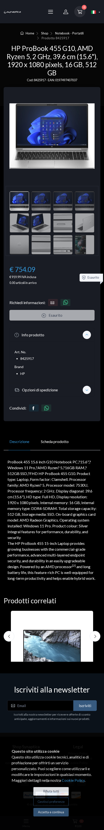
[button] (52, 334)
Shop (44, 33)
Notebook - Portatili (69, 33)
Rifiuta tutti (51, 791)
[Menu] (50, 11)
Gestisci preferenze (51, 802)
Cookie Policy (73, 780)
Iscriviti (85, 705)
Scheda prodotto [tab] (55, 441)
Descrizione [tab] (19, 441)
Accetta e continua (51, 812)
